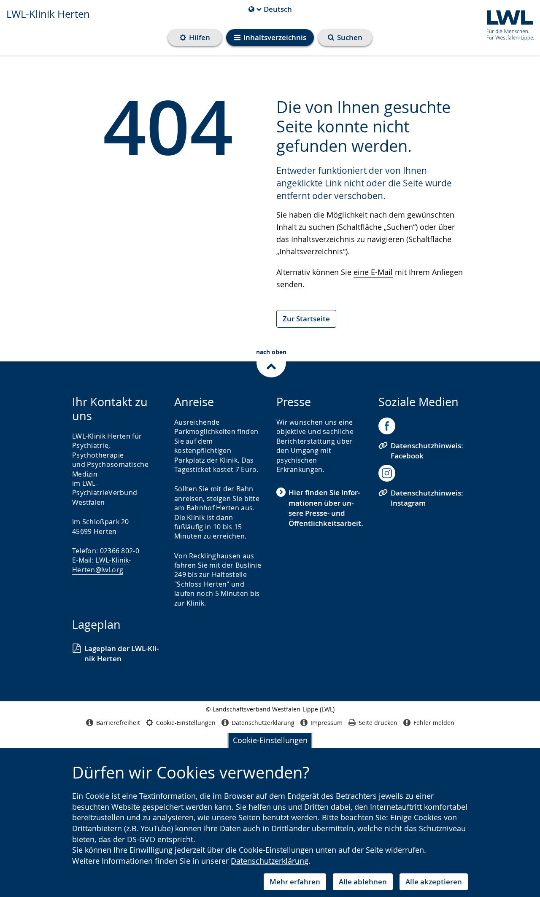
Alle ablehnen (363, 881)
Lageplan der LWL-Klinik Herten (121, 653)
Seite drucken (378, 723)
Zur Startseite (306, 318)
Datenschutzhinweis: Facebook (427, 451)
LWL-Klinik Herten (48, 14)
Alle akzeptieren (433, 881)
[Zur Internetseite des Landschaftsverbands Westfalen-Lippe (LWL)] (507, 24)
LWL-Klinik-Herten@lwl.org (101, 564)
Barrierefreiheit (118, 723)
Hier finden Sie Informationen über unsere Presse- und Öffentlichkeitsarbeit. (326, 508)
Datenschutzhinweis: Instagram (427, 498)
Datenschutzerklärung (269, 861)
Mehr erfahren (295, 881)
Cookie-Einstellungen (270, 740)
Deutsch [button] (270, 9)
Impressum (326, 723)
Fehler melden (433, 723)
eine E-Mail (373, 272)
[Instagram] (386, 473)
